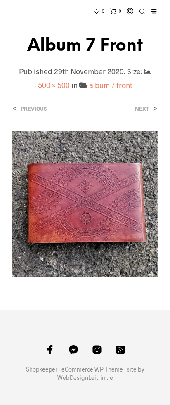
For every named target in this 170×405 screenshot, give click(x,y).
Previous (34, 108)
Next (142, 108)
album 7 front (110, 85)
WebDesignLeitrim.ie (85, 377)
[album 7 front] (85, 203)
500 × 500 (54, 85)
